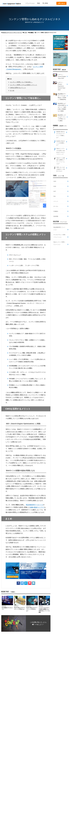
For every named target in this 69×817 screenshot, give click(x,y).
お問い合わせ (61, 3)
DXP (54, 191)
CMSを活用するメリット (18, 88)
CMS (54, 181)
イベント (55, 201)
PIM (54, 196)
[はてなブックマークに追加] (26, 583)
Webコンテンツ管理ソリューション (59, 243)
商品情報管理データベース (34, 505)
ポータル (55, 206)
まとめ (12, 90)
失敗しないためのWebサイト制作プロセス (60, 169)
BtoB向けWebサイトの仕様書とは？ (60, 143)
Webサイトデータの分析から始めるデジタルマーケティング (60, 151)
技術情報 (55, 216)
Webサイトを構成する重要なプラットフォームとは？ (60, 160)
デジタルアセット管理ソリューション (59, 236)
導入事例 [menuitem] (45, 3)
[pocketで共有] (30, 583)
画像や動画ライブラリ (37, 507)
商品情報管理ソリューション (59, 228)
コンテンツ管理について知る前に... (21, 82)
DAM (54, 186)
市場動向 (55, 211)
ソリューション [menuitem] (30, 3)
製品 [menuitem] (38, 3)
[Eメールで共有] (33, 583)
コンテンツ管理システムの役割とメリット (23, 85)
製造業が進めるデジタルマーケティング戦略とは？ (60, 134)
